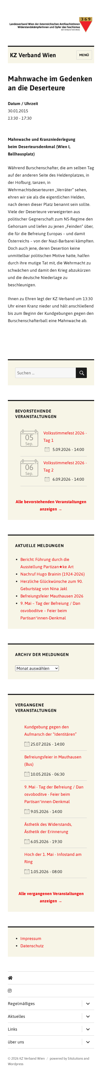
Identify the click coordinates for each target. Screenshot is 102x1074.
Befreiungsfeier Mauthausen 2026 (51, 596)
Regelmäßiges (21, 1003)
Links (12, 1029)
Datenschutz (32, 945)
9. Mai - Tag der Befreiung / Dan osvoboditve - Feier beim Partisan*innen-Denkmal (53, 794)
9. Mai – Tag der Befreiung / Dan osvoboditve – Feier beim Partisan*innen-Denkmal (50, 610)
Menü (84, 55)
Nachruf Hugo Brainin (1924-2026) (52, 574)
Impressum (30, 938)
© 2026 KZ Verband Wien (26, 1058)
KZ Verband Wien (33, 55)
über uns (16, 1042)
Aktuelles (16, 1016)
